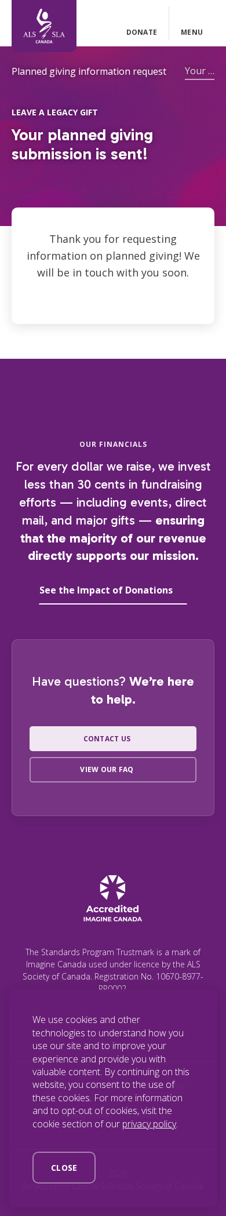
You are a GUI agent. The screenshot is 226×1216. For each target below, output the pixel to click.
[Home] (44, 26)
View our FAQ (106, 769)
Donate (141, 32)
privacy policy (149, 1123)
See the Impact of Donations (106, 590)
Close (64, 1167)
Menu (192, 32)
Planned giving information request (89, 71)
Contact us (106, 739)
